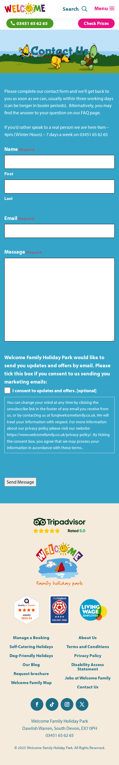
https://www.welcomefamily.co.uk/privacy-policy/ (49, 434)
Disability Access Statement (87, 667)
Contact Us (87, 687)
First (8, 173)
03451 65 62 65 (32, 23)
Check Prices (96, 23)
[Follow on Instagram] (67, 704)
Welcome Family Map (31, 682)
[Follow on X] (82, 704)
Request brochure (31, 673)
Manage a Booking (31, 637)
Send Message (20, 482)
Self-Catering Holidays (31, 646)
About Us (88, 637)
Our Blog (31, 664)
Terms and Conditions (87, 646)
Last (8, 198)
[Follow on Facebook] (37, 704)
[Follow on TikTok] (52, 704)
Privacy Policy (87, 655)
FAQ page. (91, 112)
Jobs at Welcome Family (88, 678)
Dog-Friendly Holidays (31, 655)
